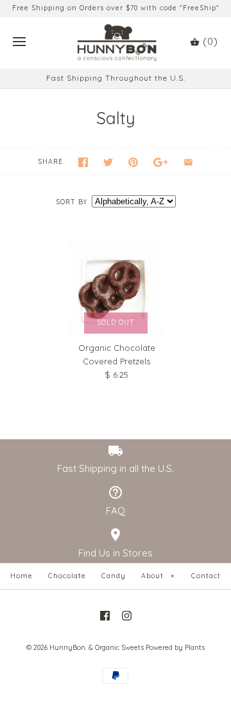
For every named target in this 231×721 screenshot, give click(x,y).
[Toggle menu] (19, 42)
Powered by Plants (175, 648)
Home (21, 576)
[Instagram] (127, 615)
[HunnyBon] (116, 43)
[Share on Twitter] (108, 162)
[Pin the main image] (133, 162)
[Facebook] (105, 615)
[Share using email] (188, 162)
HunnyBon (67, 648)
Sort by (71, 202)
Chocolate (67, 576)
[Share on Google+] (160, 162)
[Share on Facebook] (83, 162)
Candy (113, 576)
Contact (206, 576)
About (158, 576)
